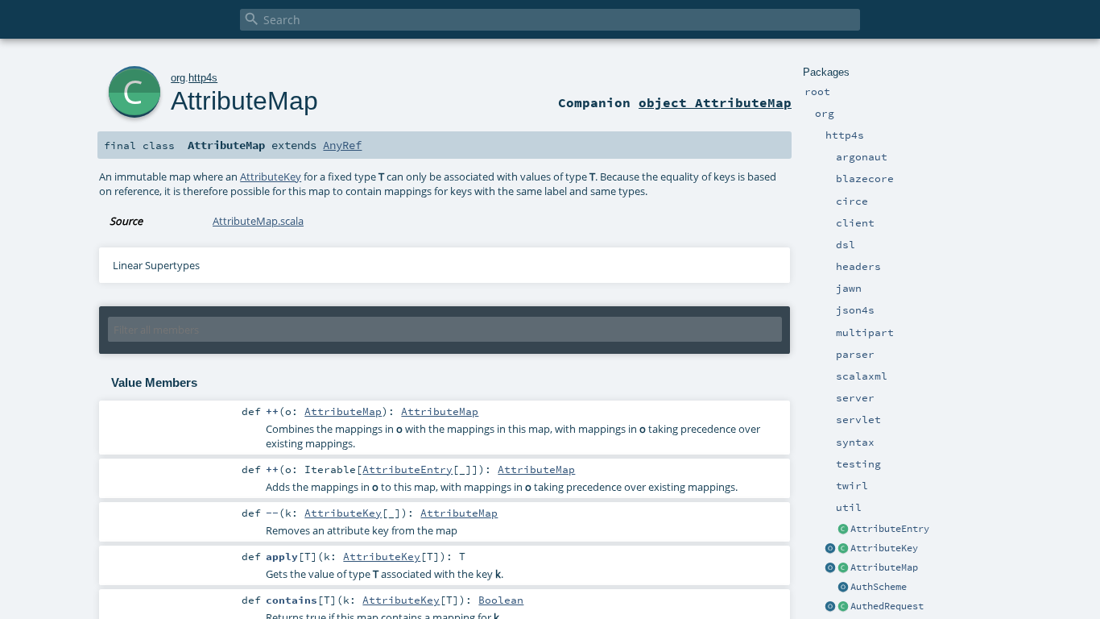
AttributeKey (884, 548)
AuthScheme (878, 586)
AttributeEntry (889, 528)
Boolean (500, 599)
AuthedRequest (887, 606)
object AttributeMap (715, 102)
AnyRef (342, 145)
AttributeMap (884, 567)
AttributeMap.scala (258, 221)
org (178, 78)
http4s (202, 78)
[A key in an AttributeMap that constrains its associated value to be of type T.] (843, 548)
